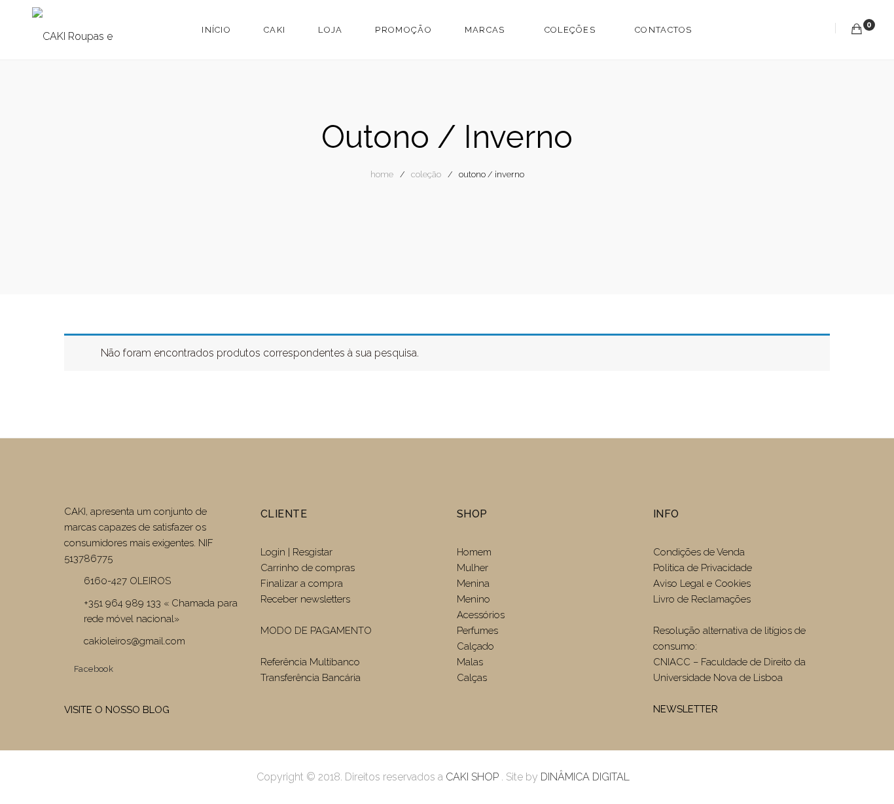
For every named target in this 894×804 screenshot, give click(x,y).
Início (216, 30)
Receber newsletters (305, 599)
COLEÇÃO (426, 174)
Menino (473, 599)
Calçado (475, 646)
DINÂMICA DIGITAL (584, 777)
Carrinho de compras (307, 568)
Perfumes (477, 631)
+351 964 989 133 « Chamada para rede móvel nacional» (161, 611)
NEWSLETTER (685, 709)
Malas (470, 662)
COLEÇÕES (570, 30)
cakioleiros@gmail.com (134, 641)
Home (381, 174)
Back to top (869, 769)
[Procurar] (819, 29)
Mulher (472, 568)
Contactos (663, 30)
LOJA (330, 30)
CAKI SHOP (472, 777)
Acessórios (481, 615)
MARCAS (485, 30)
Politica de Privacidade (702, 568)
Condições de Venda (699, 552)
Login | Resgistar (296, 552)
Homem (474, 552)
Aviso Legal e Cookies (703, 583)
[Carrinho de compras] (856, 29)
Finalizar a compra (301, 583)
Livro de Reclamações (702, 599)
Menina (473, 583)
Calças (472, 678)
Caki (274, 30)
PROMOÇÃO (403, 30)
